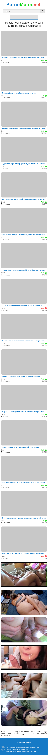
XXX (38, 751)
